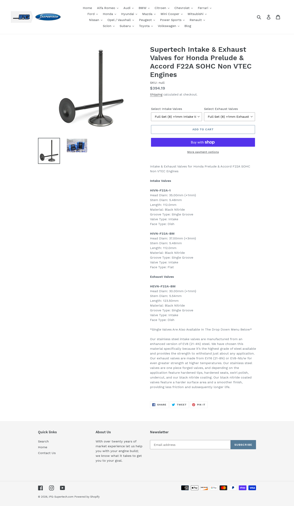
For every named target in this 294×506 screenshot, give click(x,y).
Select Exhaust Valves (221, 109)
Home (42, 447)
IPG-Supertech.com (61, 496)
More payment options (203, 151)
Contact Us (47, 453)
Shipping (156, 94)
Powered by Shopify (87, 496)
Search (43, 441)
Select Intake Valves (166, 109)
